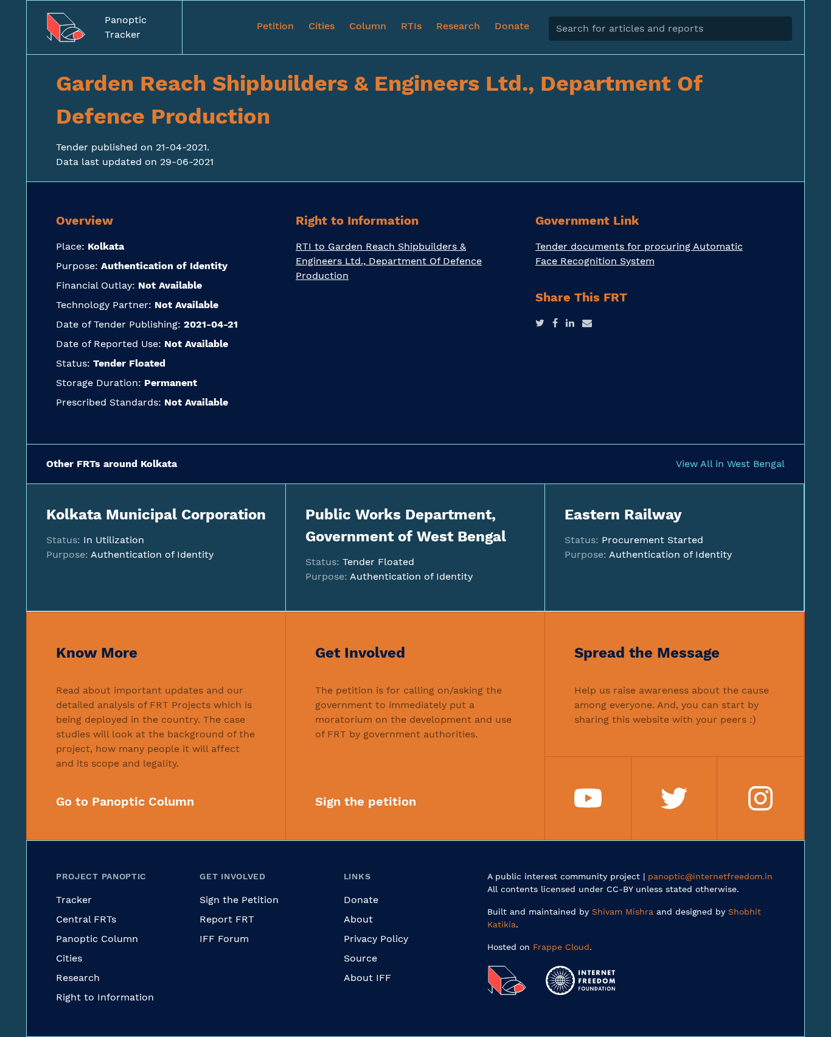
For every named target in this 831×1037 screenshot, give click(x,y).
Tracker (74, 899)
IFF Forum (224, 938)
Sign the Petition (239, 899)
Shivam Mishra (622, 911)
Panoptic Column (97, 938)
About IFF (367, 977)
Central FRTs (86, 919)
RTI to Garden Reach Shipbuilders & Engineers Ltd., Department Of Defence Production (389, 261)
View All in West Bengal (730, 463)
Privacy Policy (376, 938)
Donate (361, 899)
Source (360, 958)
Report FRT (227, 919)
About (358, 919)
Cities (69, 958)
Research (78, 977)
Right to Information (105, 997)
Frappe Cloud (561, 947)
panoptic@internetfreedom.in (710, 876)
